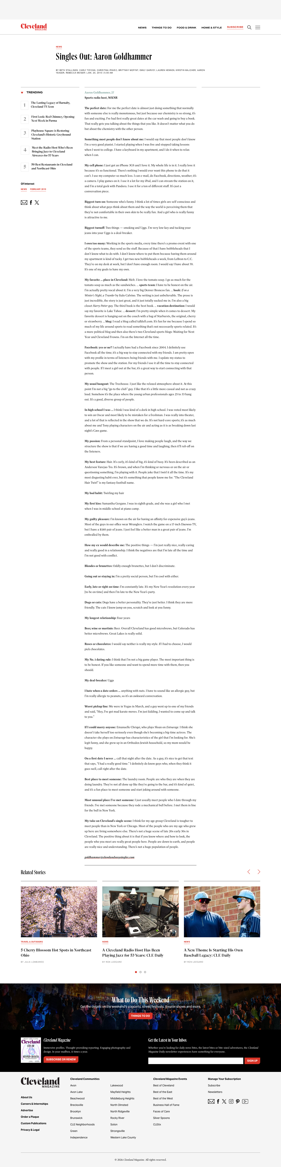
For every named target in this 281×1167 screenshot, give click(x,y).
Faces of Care (161, 1111)
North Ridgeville (120, 1111)
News (142, 27)
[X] (224, 1101)
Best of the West (163, 1098)
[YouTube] (245, 1101)
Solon (113, 1124)
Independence (78, 1137)
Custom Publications (33, 1123)
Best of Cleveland (163, 1085)
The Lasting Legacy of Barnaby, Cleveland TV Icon (50, 104)
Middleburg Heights (122, 1098)
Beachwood (77, 1098)
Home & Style (211, 27)
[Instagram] (231, 1101)
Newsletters (215, 1092)
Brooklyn (75, 1111)
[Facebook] (218, 1101)
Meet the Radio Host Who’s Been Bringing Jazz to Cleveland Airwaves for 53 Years (52, 151)
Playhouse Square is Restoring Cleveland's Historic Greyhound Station (51, 134)
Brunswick (76, 1118)
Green (73, 1131)
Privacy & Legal (30, 1130)
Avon (73, 1085)
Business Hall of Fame (166, 1105)
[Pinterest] (238, 1101)
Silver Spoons (161, 1118)
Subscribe (235, 27)
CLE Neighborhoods (82, 1124)
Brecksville (76, 1105)
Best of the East (162, 1092)
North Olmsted (119, 1105)
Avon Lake (76, 1092)
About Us (26, 1097)
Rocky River (117, 1118)
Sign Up (252, 1060)
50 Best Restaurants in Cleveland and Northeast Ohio (51, 166)
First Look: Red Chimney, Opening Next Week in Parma (52, 118)
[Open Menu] (257, 27)
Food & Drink (186, 27)
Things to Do (162, 27)
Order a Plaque (30, 1117)
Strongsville (117, 1131)
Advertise (27, 1110)
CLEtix (157, 1124)
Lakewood (116, 1085)
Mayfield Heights (120, 1092)
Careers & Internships (34, 1104)
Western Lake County (123, 1137)
